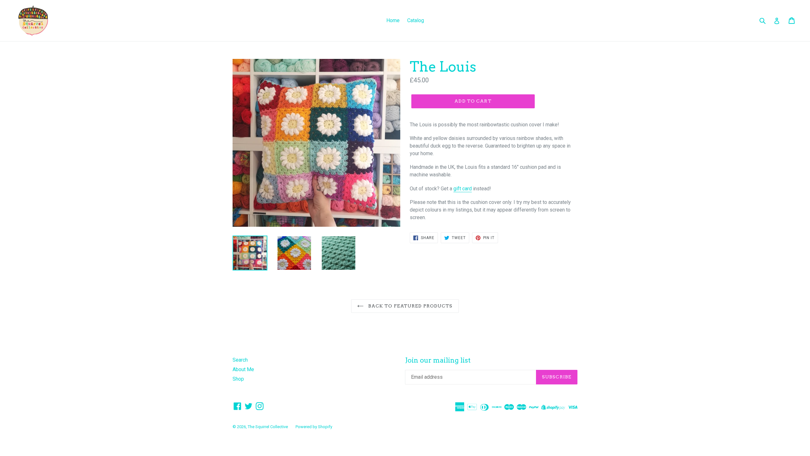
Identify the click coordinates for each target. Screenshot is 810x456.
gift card (462, 189)
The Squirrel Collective (268, 426)
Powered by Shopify (314, 426)
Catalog (415, 20)
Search (240, 360)
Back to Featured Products (409, 305)
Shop (238, 379)
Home (393, 20)
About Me (243, 369)
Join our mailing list (437, 360)
